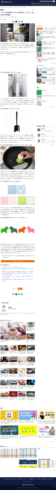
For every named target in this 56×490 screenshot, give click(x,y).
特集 (39, 3)
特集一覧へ (53, 106)
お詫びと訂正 (51, 479)
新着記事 (33, 3)
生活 (34, 5)
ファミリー (52, 5)
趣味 (48, 5)
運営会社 (11, 479)
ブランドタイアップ (51, 3)
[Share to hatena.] (22, 21)
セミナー (44, 3)
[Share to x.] (16, 21)
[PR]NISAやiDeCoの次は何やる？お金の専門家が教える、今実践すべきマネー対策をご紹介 (18, 256)
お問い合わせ (40, 479)
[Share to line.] (19, 21)
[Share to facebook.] (13, 21)
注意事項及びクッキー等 (33, 479)
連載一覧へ (53, 441)
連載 (37, 3)
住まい (45, 5)
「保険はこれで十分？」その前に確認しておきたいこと (13, 267)
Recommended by (30, 403)
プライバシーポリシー (25, 479)
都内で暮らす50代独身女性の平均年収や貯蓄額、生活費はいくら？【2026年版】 (18, 271)
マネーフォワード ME (28, 481)
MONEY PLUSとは (6, 479)
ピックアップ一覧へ (51, 84)
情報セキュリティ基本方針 (17, 479)
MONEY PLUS (2, 7)
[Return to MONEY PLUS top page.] (6, 2)
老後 (41, 5)
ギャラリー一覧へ (52, 470)
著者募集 (44, 479)
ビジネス (37, 5)
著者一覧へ (53, 144)
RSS (47, 479)
